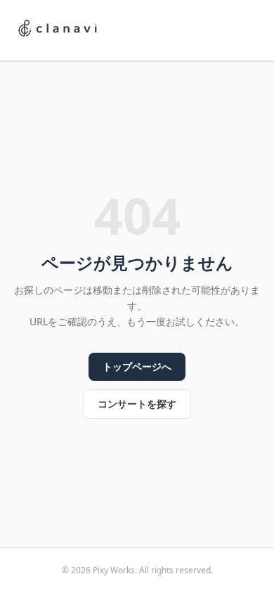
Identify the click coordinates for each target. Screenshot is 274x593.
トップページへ (137, 366)
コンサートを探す (137, 403)
